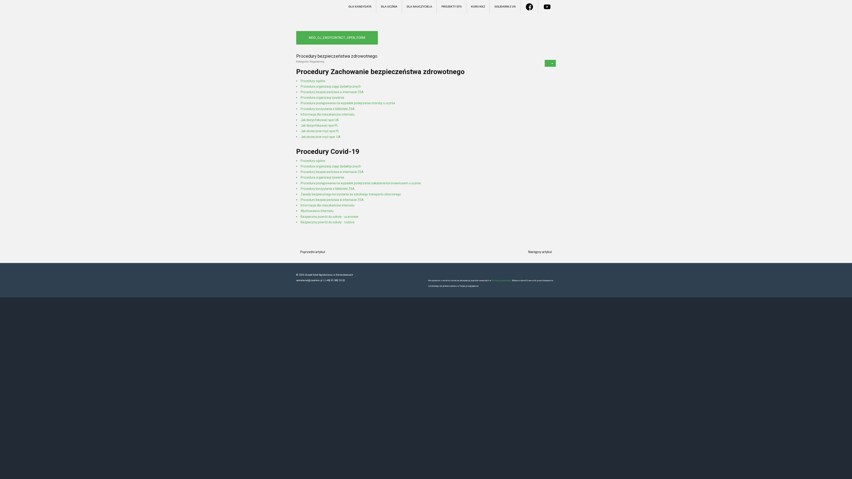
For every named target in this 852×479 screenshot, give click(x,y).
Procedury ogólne (313, 81)
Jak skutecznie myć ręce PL (320, 131)
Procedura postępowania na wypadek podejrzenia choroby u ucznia (348, 103)
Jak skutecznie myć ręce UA (321, 137)
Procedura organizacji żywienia (322, 97)
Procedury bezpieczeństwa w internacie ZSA (332, 92)
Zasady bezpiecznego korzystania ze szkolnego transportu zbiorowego (351, 194)
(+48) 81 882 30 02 (334, 280)
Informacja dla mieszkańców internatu (328, 114)
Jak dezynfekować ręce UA (320, 120)
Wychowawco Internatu (317, 211)
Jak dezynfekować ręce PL (319, 125)
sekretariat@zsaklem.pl (309, 280)
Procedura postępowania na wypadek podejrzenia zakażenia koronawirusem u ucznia (361, 183)
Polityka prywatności (501, 280)
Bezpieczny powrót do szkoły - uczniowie (329, 216)
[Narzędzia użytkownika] (550, 63)
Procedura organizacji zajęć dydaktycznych (331, 86)
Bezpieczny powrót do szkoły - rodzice (328, 222)
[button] (337, 38)
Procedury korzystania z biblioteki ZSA (328, 109)
